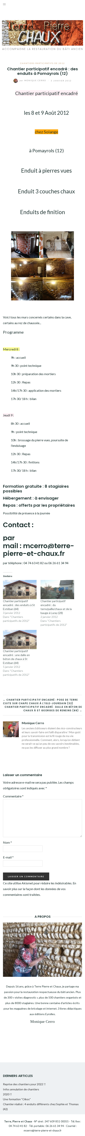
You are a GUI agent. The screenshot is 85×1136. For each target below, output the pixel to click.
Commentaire (13, 796)
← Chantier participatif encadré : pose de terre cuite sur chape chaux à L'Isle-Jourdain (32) (40, 701)
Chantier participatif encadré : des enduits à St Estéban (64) (19, 605)
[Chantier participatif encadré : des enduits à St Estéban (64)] (20, 589)
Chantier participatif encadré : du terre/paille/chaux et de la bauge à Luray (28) (56, 607)
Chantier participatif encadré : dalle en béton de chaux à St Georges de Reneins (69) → (43, 708)
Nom (7, 842)
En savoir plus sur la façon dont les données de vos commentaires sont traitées (39, 888)
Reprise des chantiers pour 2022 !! (24, 1084)
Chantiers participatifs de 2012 (42, 63)
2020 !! (7, 1094)
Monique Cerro (33, 80)
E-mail (8, 857)
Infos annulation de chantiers (21, 1089)
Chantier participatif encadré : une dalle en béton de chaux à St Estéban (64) (16, 656)
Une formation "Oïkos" (17, 1099)
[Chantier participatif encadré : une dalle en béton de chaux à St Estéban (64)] (20, 639)
